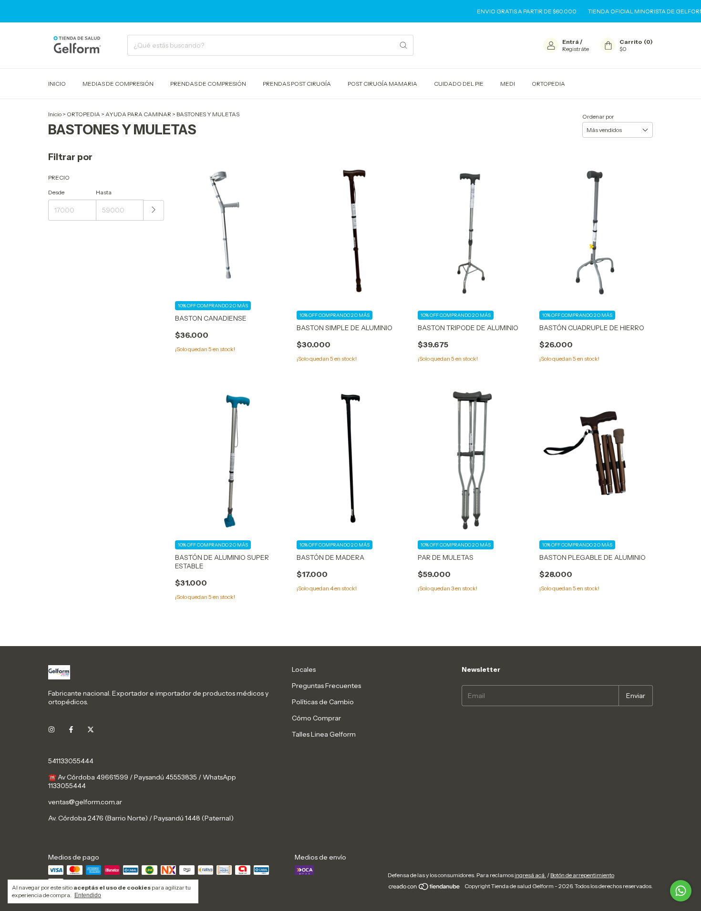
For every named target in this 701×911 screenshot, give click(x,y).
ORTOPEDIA (548, 83)
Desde (56, 192)
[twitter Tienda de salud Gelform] (90, 729)
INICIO (57, 83)
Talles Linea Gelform (324, 734)
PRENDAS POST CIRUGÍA (297, 83)
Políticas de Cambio (323, 702)
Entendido (87, 895)
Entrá (570, 41)
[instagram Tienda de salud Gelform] (51, 729)
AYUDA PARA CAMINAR (138, 114)
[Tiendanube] (425, 888)
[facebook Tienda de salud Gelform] (71, 729)
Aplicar (154, 210)
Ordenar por (598, 116)
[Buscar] (403, 45)
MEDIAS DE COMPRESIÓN (118, 83)
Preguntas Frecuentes (326, 685)
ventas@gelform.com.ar (85, 802)
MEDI (507, 83)
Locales (304, 669)
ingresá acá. (530, 875)
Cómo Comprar (316, 718)
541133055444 (70, 761)
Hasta (104, 192)
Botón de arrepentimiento (582, 875)
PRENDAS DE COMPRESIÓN (208, 83)
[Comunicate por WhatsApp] (680, 890)
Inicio (55, 114)
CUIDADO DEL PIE (459, 83)
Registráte (575, 48)
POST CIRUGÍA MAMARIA (382, 83)
